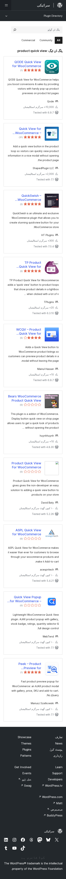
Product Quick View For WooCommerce (26, 465)
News (58, 743)
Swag (26, 785)
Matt (57, 803)
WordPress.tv (52, 785)
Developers (55, 779)
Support (57, 773)
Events (26, 773)
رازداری (57, 755)
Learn (58, 767)
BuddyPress (52, 815)
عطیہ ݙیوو (24, 779)
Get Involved (22, 767)
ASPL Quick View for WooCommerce (26, 532)
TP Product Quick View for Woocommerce (29, 265)
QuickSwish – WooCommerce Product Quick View (29, 198)
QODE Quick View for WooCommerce (26, 64)
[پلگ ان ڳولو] (14, 29)
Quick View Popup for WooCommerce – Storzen (25, 599)
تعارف (58, 737)
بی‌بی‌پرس (54, 809)
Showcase (24, 737)
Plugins (26, 749)
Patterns (25, 755)
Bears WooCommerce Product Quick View (24, 398)
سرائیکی (49, 831)
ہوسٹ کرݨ (56, 749)
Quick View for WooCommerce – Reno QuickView (28, 131)
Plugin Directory (53, 15)
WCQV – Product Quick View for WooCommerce (28, 332)
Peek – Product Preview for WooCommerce (29, 666)
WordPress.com (50, 797)
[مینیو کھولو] (5, 5)
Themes (26, 743)
